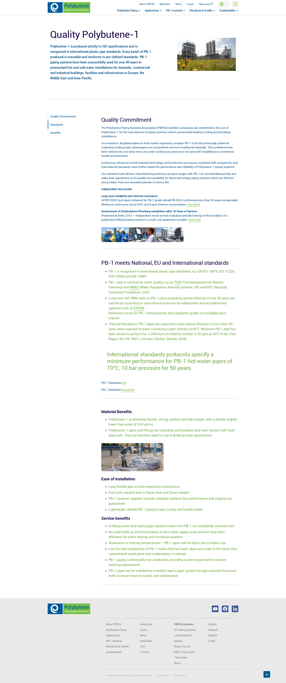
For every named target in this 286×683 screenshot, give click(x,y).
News (178, 4)
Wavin (177, 663)
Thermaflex (180, 657)
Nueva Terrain (182, 646)
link (124, 382)
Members (165, 4)
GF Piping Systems (185, 630)
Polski (211, 641)
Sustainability (114, 652)
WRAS (134, 287)
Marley (178, 641)
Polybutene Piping (116, 630)
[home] (69, 7)
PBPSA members (184, 624)
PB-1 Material (114, 641)
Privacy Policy (179, 675)
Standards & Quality (117, 646)
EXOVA (139, 308)
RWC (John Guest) (184, 652)
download (194, 204)
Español (212, 635)
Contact (144, 652)
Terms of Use (163, 675)
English (212, 624)
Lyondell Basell (182, 635)
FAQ (142, 646)
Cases (190, 4)
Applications (113, 635)
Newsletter (146, 641)
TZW (177, 282)
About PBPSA (146, 4)
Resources (205, 4)
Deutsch (213, 630)
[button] (223, 4)
